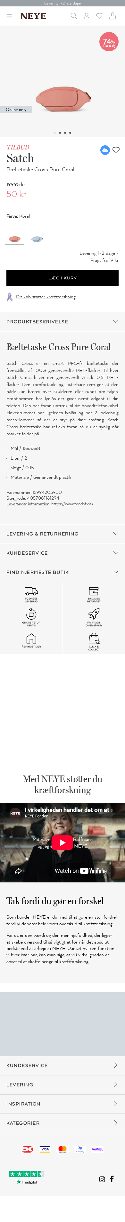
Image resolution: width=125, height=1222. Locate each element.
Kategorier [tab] (23, 1123)
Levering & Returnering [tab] (42, 534)
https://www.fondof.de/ (72, 504)
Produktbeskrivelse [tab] (37, 322)
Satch (20, 157)
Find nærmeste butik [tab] (37, 572)
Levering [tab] (19, 1085)
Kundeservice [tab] (27, 553)
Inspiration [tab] (23, 1104)
